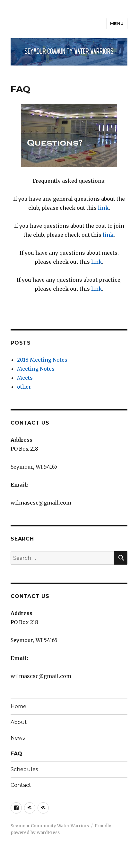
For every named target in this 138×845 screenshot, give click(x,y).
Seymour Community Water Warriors (50, 826)
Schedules (24, 769)
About (19, 722)
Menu (117, 23)
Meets (25, 377)
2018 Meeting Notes (42, 359)
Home (18, 706)
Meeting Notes (36, 368)
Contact (21, 785)
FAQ (16, 754)
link (103, 208)
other (24, 386)
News (18, 738)
